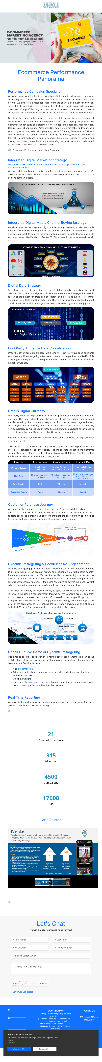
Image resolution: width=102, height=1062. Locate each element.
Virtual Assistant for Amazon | (52, 1024)
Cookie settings (44, 1049)
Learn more (11, 1043)
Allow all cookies (19, 1049)
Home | (43, 1014)
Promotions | (53, 1014)
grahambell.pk (25, 668)
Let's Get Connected (23, 991)
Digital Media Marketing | (47, 1019)
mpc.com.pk (34, 682)
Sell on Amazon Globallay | (56, 1021)
